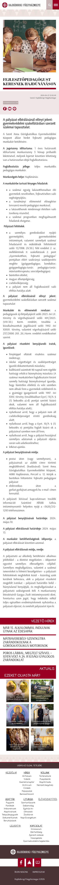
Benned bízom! (27, 794)
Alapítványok (10, 811)
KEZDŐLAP (11, 772)
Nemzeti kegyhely (45, 785)
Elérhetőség (36, 832)
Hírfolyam (26, 776)
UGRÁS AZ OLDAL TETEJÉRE (29, 765)
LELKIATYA (15, 825)
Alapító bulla (45, 782)
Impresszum (39, 872)
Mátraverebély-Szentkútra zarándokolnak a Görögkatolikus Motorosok (25, 642)
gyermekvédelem (10, 103)
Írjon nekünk (21, 872)
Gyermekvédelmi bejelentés (36, 841)
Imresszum (36, 829)
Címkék (26, 788)
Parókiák (10, 805)
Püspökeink (45, 779)
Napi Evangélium (28, 817)
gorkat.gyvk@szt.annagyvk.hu (25, 489)
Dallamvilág (28, 805)
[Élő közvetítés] (29, 862)
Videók (27, 779)
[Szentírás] (37, 862)
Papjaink (10, 802)
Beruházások (10, 820)
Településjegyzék (10, 814)
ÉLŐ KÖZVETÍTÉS (48, 799)
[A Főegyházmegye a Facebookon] (21, 862)
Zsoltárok (28, 814)
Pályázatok (27, 791)
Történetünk (45, 776)
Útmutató (28, 811)
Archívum (26, 785)
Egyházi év (28, 808)
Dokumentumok (10, 817)
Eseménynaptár (27, 782)
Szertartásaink (28, 802)
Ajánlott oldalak (36, 835)
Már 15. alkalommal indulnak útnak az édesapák (26, 629)
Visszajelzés (36, 838)
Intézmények (10, 808)
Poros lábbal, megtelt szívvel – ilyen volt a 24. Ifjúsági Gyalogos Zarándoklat (28, 656)
